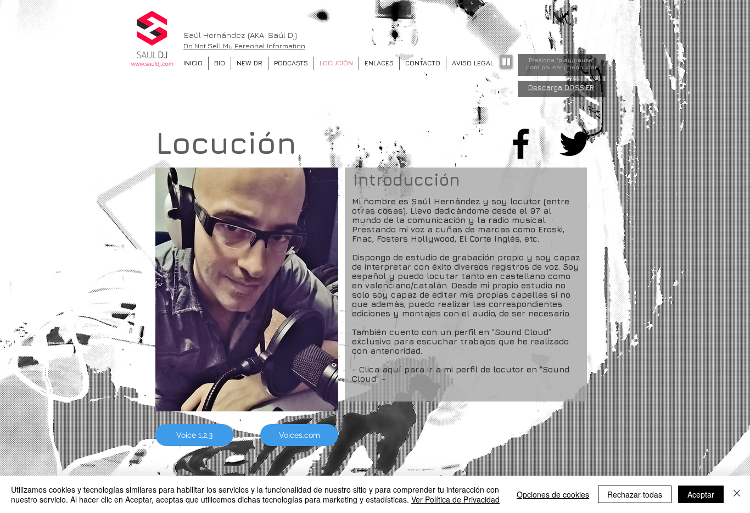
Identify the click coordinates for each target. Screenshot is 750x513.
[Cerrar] (736, 494)
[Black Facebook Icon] (521, 144)
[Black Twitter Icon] (575, 144)
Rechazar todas (634, 494)
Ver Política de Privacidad (455, 499)
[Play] (506, 61)
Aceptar (700, 494)
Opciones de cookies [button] (553, 494)
